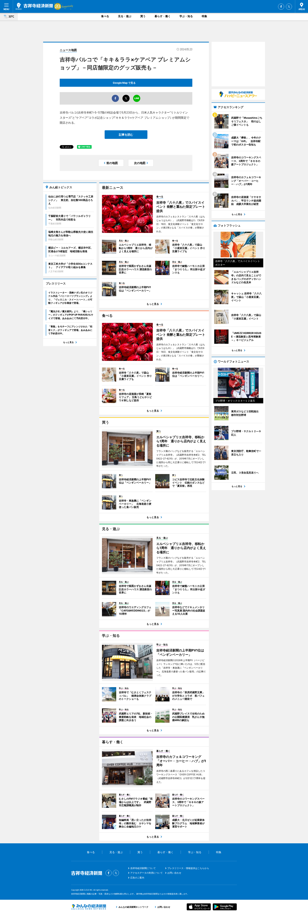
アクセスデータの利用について (146, 872)
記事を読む (126, 134)
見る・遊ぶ (124, 16)
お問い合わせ (174, 872)
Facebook (281, 7)
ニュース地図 (68, 50)
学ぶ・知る (186, 16)
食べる (105, 16)
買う (143, 16)
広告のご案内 (137, 877)
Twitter (289, 7)
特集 (204, 16)
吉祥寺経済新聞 (34, 6)
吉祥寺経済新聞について (143, 868)
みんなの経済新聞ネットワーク (88, 907)
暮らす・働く (163, 16)
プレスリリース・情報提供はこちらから (188, 868)
